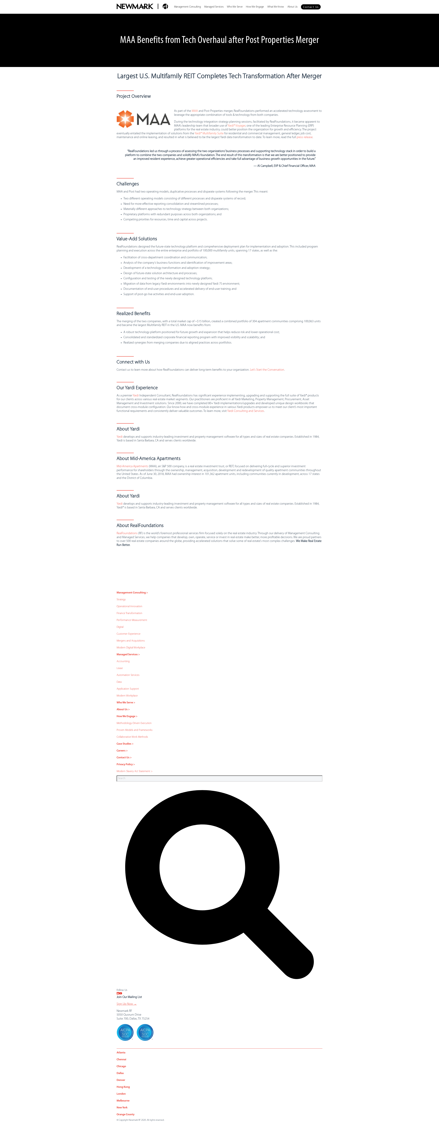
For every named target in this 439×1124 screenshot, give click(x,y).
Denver (121, 1080)
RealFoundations (127, 533)
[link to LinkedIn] (118, 993)
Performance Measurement (132, 620)
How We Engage (255, 6)
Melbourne (123, 1100)
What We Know (275, 6)
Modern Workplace (127, 695)
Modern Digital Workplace (131, 647)
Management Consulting (187, 6)
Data (119, 682)
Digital (120, 627)
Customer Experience (128, 634)
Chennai (121, 1059)
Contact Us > (124, 757)
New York (122, 1107)
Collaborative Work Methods (132, 737)
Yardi (136, 395)
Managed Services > (128, 654)
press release (305, 137)
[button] (311, 6)
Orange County (125, 1114)
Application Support (128, 689)
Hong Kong (123, 1087)
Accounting (123, 661)
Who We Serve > (126, 702)
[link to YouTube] (120, 993)
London (121, 1094)
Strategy (121, 599)
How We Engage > (127, 716)
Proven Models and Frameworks (134, 730)
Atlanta (121, 1052)
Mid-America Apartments (132, 466)
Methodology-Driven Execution (134, 723)
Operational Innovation (129, 606)
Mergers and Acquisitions (131, 640)
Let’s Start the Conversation (267, 370)
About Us (292, 6)
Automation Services (128, 675)
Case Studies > (125, 744)
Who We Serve (234, 6)
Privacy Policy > (126, 764)
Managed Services (213, 6)
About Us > (123, 709)
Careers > (122, 750)
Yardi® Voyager (236, 125)
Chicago (121, 1066)
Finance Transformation (129, 613)
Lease (120, 668)
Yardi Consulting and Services (245, 411)
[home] (142, 7)
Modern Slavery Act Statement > (135, 771)
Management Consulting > (132, 592)
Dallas (120, 1073)
